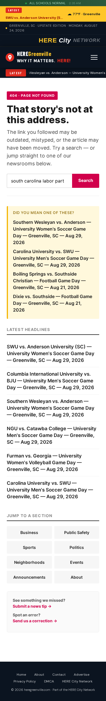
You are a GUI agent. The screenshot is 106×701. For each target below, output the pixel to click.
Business (29, 532)
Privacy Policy (25, 681)
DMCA (49, 681)
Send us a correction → (35, 620)
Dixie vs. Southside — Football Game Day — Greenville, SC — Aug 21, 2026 (52, 303)
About (77, 577)
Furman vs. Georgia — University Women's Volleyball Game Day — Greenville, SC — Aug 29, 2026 (44, 462)
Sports (29, 547)
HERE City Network (77, 681)
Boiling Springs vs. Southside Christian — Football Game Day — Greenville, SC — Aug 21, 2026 (49, 280)
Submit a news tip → (32, 606)
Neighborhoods (29, 562)
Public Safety (76, 532)
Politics (77, 547)
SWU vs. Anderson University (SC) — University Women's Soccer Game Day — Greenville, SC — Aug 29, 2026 (35, 17)
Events (76, 562)
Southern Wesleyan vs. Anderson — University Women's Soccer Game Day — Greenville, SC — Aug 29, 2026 (50, 408)
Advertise (81, 674)
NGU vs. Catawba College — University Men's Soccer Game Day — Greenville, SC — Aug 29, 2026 (51, 435)
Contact (59, 674)
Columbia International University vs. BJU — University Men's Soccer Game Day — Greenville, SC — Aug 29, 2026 (50, 380)
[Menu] (94, 57)
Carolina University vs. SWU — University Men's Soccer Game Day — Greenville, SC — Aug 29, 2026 (53, 258)
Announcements (29, 577)
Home (21, 674)
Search (85, 180)
